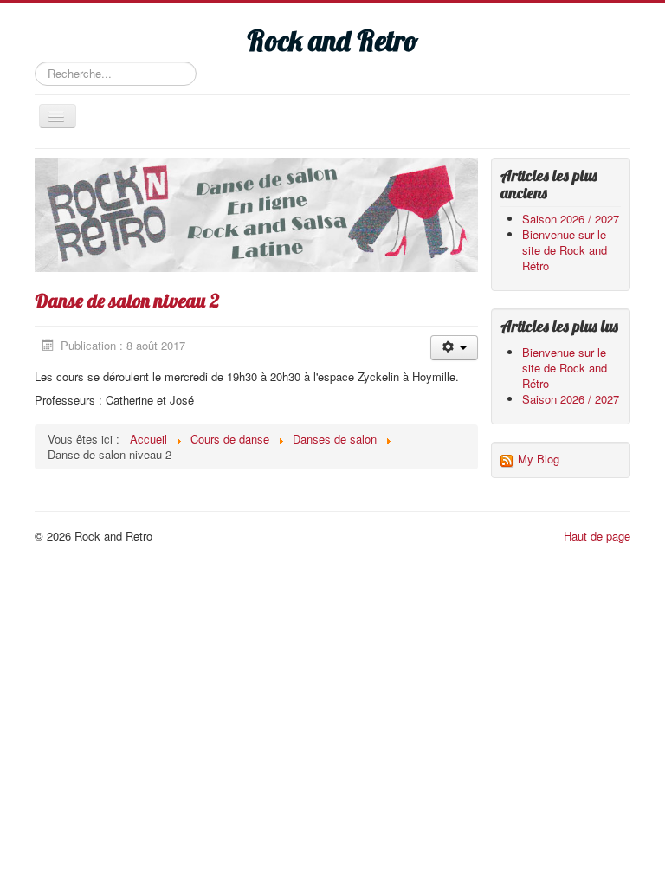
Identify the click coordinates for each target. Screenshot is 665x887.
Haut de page (597, 536)
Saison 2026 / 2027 (570, 218)
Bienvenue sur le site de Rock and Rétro (564, 250)
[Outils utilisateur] (454, 347)
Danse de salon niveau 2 (127, 300)
